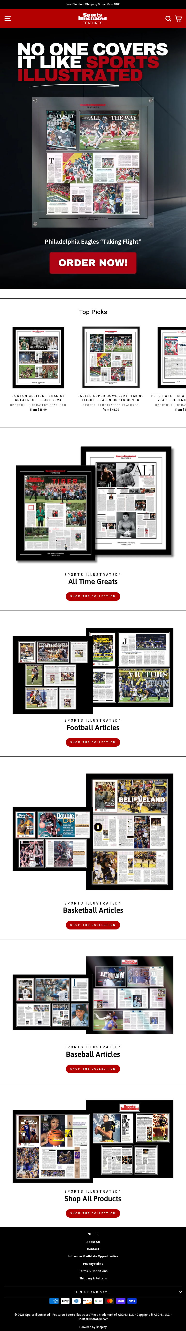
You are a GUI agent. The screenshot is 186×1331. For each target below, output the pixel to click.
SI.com (93, 1234)
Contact (93, 1249)
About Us (93, 1242)
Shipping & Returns (93, 1278)
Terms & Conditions (93, 1271)
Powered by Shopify (93, 1327)
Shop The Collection (93, 596)
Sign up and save (92, 1292)
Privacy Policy (93, 1264)
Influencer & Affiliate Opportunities (93, 1256)
